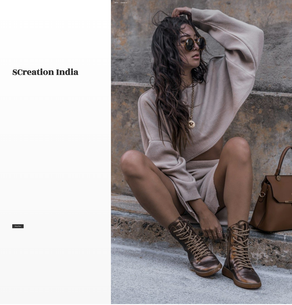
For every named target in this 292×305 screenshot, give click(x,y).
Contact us (124, 2)
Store (116, 2)
